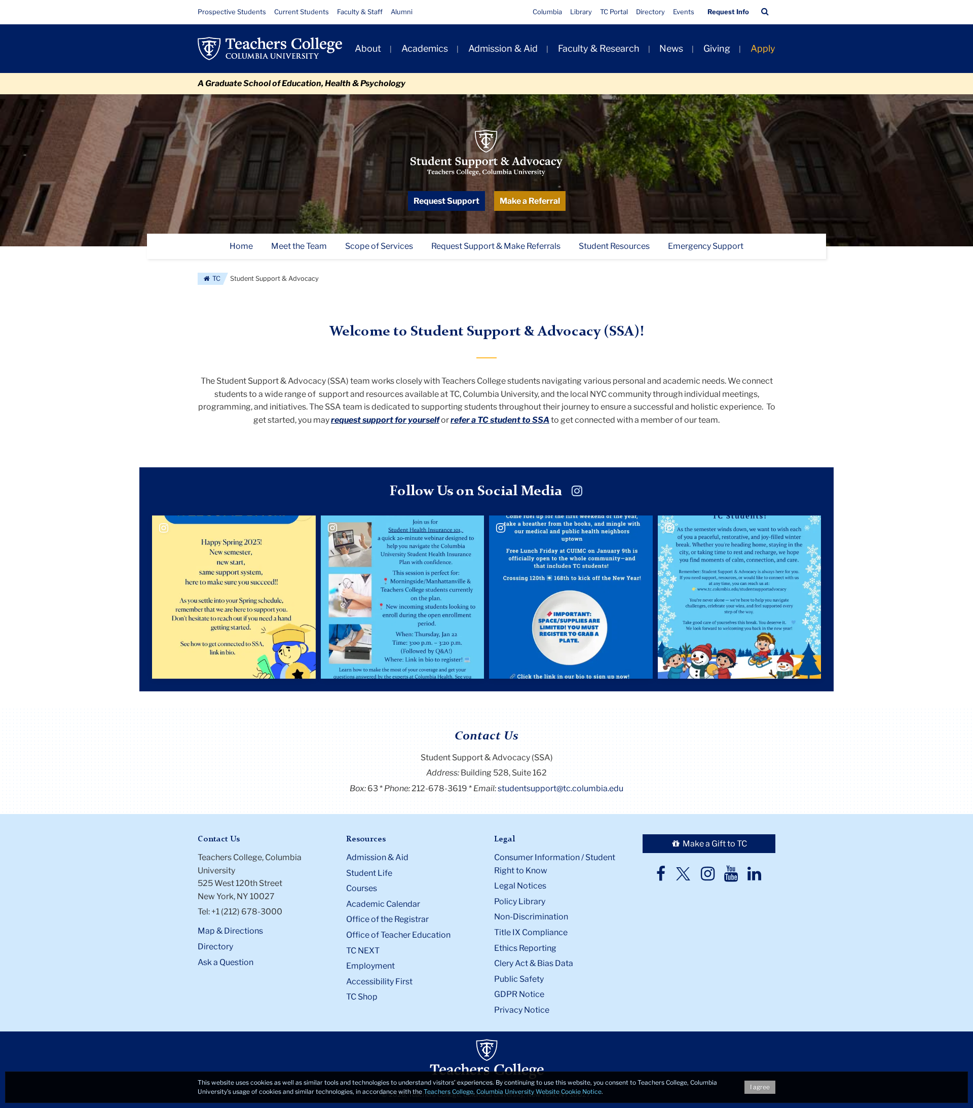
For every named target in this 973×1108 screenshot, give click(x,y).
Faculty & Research (599, 48)
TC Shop (362, 997)
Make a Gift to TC (714, 843)
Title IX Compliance (531, 932)
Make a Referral (530, 201)
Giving (716, 48)
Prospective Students (232, 12)
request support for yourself (385, 420)
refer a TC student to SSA (500, 420)
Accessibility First (379, 981)
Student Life (369, 873)
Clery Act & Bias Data (533, 963)
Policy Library (519, 901)
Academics (424, 48)
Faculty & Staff (360, 12)
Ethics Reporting (525, 948)
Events (683, 12)
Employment (370, 966)
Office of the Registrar (387, 919)
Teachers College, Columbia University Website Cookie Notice (513, 1091)
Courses (361, 888)
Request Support (446, 201)
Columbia (547, 12)
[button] (765, 11)
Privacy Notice (521, 1010)
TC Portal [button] (614, 12)
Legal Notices (520, 886)
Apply (763, 48)
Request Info (728, 12)
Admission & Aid (503, 48)
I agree (760, 1087)
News (671, 48)
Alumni (402, 12)
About (368, 48)
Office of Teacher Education (398, 935)
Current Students (301, 12)
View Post (218, 620)
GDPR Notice (519, 994)
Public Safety (519, 979)
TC (215, 278)
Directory (650, 12)
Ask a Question (225, 962)
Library (581, 12)
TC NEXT (363, 950)
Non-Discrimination (531, 916)
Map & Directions (230, 931)
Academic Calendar (383, 904)
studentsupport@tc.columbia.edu (560, 788)
